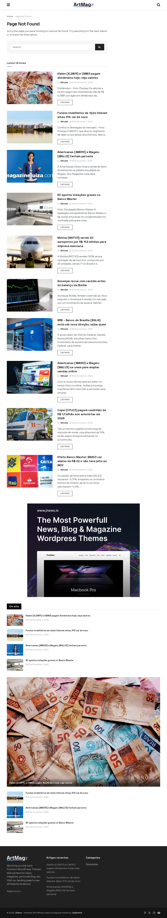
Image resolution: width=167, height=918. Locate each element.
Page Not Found (23, 16)
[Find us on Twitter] (149, 913)
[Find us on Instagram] (154, 913)
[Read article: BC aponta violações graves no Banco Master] (30, 209)
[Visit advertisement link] (83, 550)
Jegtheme (77, 912)
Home (10, 16)
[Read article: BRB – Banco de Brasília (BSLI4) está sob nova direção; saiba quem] (30, 334)
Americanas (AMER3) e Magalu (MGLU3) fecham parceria (56, 645)
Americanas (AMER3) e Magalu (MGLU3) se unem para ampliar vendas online (78, 367)
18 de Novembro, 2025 (81, 121)
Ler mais (67, 102)
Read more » (14, 891)
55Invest (64, 82)
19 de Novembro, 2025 (82, 82)
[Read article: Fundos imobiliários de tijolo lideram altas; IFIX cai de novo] (30, 127)
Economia (92, 864)
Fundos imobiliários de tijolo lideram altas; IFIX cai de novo (57, 630)
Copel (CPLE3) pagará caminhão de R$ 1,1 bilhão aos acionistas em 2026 (81, 414)
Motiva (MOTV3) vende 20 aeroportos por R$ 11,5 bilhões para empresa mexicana (81, 242)
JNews (18, 912)
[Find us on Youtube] (159, 913)
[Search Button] (158, 5)
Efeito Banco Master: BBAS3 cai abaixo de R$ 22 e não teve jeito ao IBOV (82, 461)
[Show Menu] (8, 5)
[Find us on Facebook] (145, 913)
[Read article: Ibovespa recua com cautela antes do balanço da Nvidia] (30, 295)
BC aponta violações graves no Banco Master (50, 660)
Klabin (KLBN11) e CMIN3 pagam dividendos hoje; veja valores (58, 615)
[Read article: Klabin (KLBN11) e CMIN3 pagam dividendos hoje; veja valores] (30, 88)
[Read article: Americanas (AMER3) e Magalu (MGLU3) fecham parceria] (30, 166)
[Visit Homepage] (83, 5)
